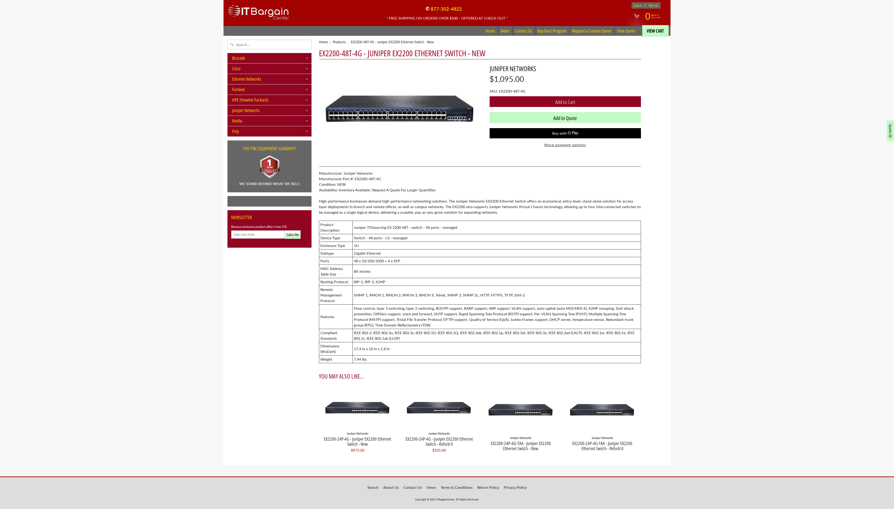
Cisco (272, 69)
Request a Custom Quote (591, 31)
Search (373, 487)
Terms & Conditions (457, 487)
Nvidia (272, 122)
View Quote (626, 31)
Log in (638, 5)
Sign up (653, 5)
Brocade (272, 59)
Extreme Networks (272, 80)
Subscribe (292, 234)
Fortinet (272, 90)
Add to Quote (565, 117)
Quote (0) (890, 131)
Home (490, 31)
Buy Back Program (552, 31)
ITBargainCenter (445, 499)
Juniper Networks (272, 111)
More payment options (565, 145)
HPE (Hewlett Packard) (272, 101)
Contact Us (523, 31)
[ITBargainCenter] (259, 10)
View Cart (655, 31)
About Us (391, 487)
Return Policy (488, 487)
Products (339, 42)
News (505, 31)
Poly (272, 132)
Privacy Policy (515, 487)
